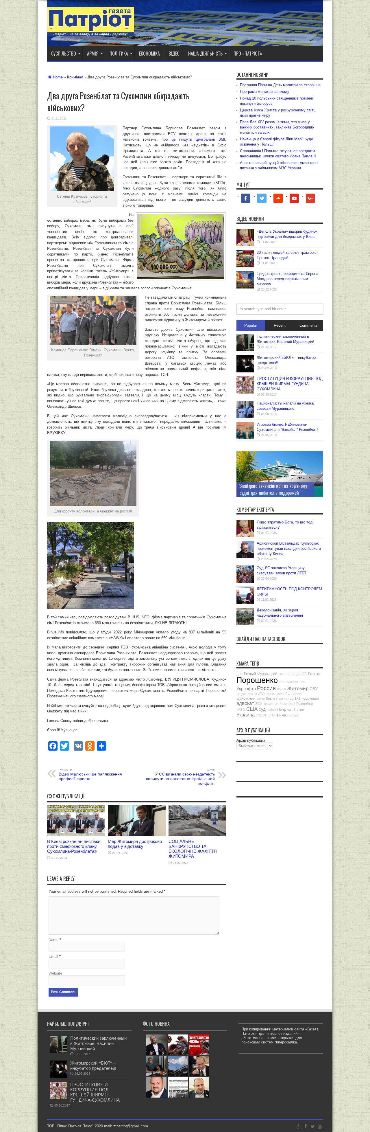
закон (261, 698)
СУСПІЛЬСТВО (63, 53)
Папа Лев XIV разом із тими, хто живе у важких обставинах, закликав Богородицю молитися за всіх (277, 127)
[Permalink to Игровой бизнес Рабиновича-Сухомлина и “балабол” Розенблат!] (245, 438)
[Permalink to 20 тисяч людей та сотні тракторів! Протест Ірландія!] (245, 266)
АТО (261, 694)
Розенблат (305, 704)
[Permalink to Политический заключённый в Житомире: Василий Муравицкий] (245, 350)
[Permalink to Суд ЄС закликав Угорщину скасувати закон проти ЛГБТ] (245, 581)
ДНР (239, 674)
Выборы (293, 715)
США (252, 709)
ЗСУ (258, 704)
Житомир (297, 688)
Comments (308, 325)
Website (55, 973)
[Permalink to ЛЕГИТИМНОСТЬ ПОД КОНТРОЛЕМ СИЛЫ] (245, 602)
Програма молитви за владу (264, 91)
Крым (270, 699)
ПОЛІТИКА (119, 53)
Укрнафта (246, 688)
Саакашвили (275, 694)
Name (53, 940)
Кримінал (75, 77)
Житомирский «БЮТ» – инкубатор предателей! (93, 1066)
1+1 (298, 699)
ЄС (304, 674)
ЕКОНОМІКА (149, 53)
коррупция (310, 699)
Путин (299, 709)
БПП (272, 715)
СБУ (314, 688)
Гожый (250, 673)
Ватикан (297, 694)
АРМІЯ (93, 53)
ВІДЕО (174, 53)
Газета (314, 673)
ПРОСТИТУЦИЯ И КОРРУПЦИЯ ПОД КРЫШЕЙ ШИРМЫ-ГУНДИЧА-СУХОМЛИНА (290, 383)
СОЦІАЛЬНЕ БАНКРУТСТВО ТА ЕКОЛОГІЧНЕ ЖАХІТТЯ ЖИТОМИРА (193, 849)
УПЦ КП (261, 715)
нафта (271, 709)
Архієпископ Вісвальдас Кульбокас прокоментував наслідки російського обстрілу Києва (289, 548)
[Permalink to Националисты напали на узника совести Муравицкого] (245, 417)
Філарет (292, 681)
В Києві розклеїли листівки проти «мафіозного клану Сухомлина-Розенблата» (73, 846)
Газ (276, 703)
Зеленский (287, 703)
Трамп (268, 703)
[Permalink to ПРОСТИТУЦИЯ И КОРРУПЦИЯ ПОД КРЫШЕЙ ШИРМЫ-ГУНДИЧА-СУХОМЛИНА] (245, 392)
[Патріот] (90, 32)
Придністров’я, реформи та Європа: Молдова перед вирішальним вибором (288, 278)
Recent (280, 325)
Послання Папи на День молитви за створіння (280, 85)
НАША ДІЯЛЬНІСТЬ (205, 53)
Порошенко (257, 680)
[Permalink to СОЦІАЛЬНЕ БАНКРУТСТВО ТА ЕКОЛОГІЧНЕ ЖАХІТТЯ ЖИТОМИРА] (197, 835)
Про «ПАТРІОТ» (248, 53)
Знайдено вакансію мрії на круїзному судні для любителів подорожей (273, 489)
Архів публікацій (250, 740)
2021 (282, 681)
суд (262, 709)
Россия (266, 688)
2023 (281, 674)
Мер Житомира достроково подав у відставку (135, 844)
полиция (293, 674)
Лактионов (284, 699)
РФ (287, 694)
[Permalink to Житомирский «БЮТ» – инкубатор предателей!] (245, 371)
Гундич (241, 694)
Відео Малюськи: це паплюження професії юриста (90, 774)
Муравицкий (267, 674)
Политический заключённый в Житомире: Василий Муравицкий (98, 1043)
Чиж (302, 681)
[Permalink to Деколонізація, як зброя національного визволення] (245, 624)
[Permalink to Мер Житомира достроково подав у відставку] (137, 835)
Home (58, 77)
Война (281, 689)
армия (252, 694)
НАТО (240, 709)
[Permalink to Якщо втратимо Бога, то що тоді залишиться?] (245, 536)
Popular (250, 325)
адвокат (245, 703)
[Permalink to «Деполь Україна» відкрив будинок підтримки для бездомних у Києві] (245, 245)
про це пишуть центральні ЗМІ (193, 139)
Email (53, 956)
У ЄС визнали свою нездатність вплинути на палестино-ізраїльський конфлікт (180, 777)
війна (281, 715)
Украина (245, 715)
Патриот (285, 709)
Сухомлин (246, 698)
